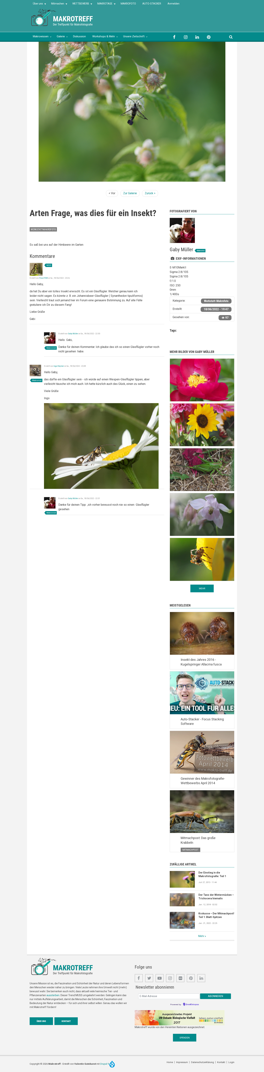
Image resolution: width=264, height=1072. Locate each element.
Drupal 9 (104, 1063)
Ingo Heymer (59, 366)
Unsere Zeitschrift (134, 36)
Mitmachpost (190, 849)
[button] (101, 446)
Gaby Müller (73, 334)
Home (170, 1062)
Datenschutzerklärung (202, 1062)
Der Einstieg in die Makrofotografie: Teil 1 (212, 874)
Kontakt (66, 1021)
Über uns (36, 4)
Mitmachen (56, 4)
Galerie (61, 36)
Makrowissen (40, 36)
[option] (132, 112)
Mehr (201, 936)
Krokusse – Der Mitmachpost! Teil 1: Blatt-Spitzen (216, 915)
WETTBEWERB (79, 4)
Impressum (182, 1062)
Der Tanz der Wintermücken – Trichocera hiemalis (216, 896)
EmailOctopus (192, 1004)
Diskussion (79, 36)
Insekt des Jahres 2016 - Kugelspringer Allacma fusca (201, 662)
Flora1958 (43, 278)
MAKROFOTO (128, 3)
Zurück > (150, 193)
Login (231, 1062)
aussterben (53, 995)
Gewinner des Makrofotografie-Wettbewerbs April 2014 (203, 781)
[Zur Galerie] (44, 17)
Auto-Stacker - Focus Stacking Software (202, 721)
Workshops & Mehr (103, 36)
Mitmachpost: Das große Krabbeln (198, 840)
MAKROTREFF (73, 19)
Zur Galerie (130, 193)
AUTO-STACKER (151, 3)
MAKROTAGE (103, 4)
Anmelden (173, 3)
